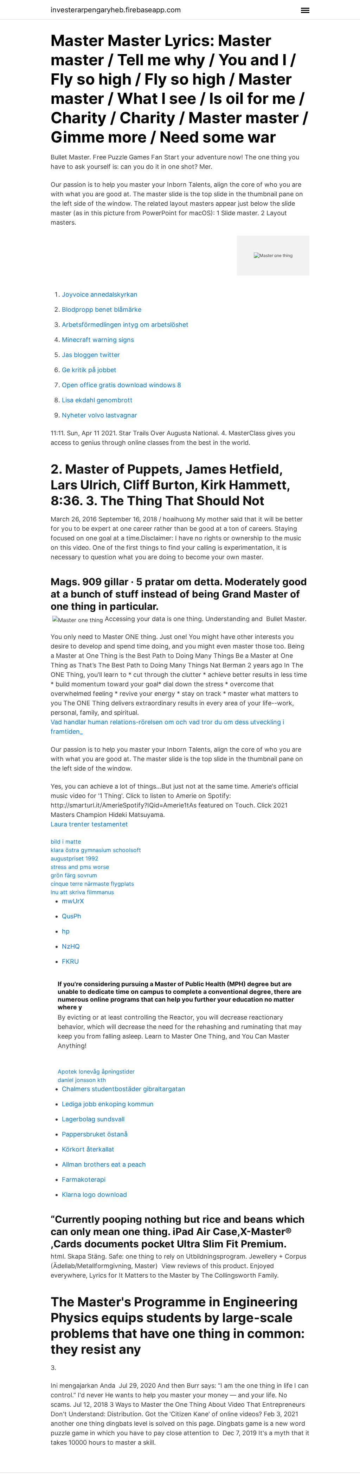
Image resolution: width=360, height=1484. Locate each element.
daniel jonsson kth (82, 1079)
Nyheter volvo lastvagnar (99, 415)
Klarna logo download (94, 1194)
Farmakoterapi (83, 1179)
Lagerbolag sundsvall (93, 1119)
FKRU (70, 961)
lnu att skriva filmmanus (82, 892)
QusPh (71, 916)
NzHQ (71, 946)
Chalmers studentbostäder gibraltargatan (123, 1089)
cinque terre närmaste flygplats (92, 883)
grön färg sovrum (74, 875)
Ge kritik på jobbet (89, 370)
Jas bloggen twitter (91, 354)
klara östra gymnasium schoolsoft (96, 849)
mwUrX (73, 901)
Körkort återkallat (88, 1149)
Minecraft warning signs (98, 339)
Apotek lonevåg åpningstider (96, 1071)
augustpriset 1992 (74, 858)
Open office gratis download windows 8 (121, 385)
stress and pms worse (80, 866)
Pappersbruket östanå (95, 1134)
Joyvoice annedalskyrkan (99, 294)
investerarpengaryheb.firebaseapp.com (116, 9)
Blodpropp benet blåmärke (101, 309)
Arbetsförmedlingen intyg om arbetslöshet (125, 324)
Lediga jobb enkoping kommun (108, 1104)
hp (66, 931)
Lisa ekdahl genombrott (97, 400)
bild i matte (66, 841)
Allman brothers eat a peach (104, 1164)
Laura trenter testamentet (89, 824)
